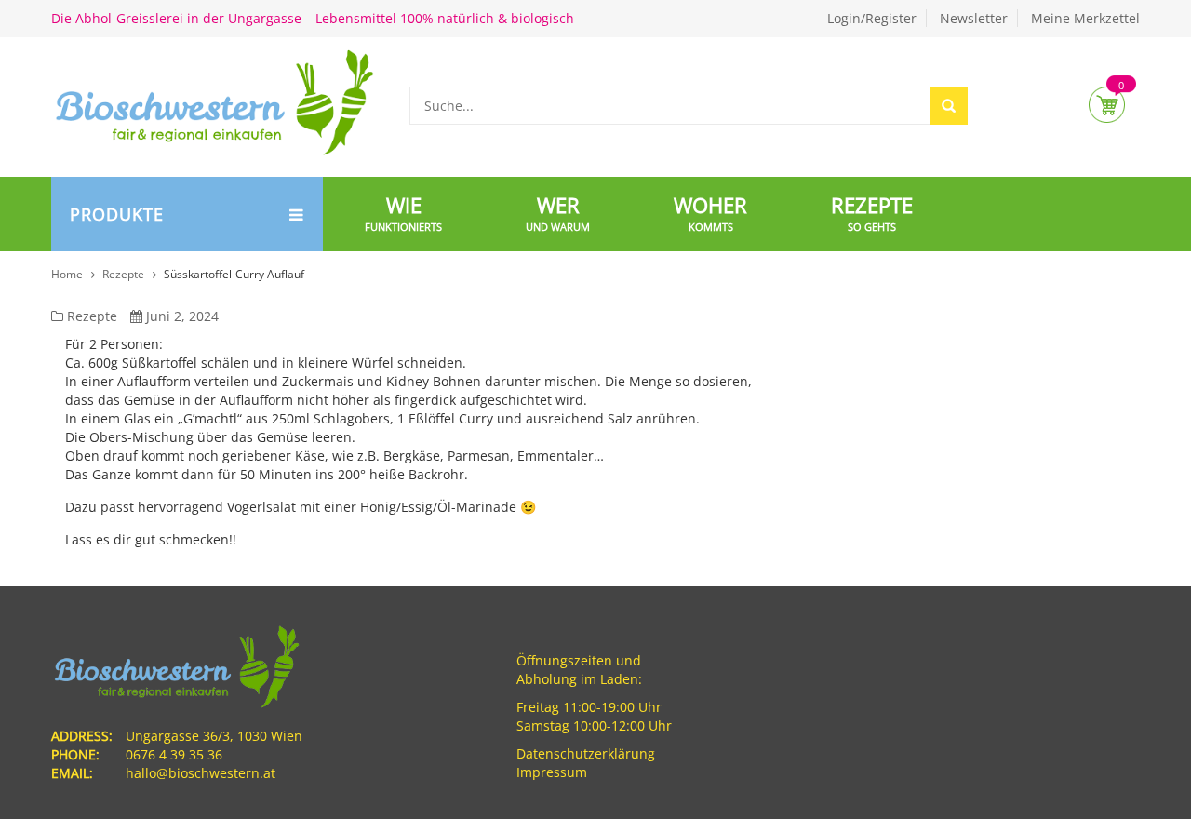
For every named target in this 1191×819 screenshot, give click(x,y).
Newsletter (974, 18)
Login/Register (872, 18)
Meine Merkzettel (1085, 18)
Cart (1107, 105)
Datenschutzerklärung (585, 753)
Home (67, 274)
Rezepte (123, 274)
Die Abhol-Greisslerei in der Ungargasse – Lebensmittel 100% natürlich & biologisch (312, 18)
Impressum (551, 772)
